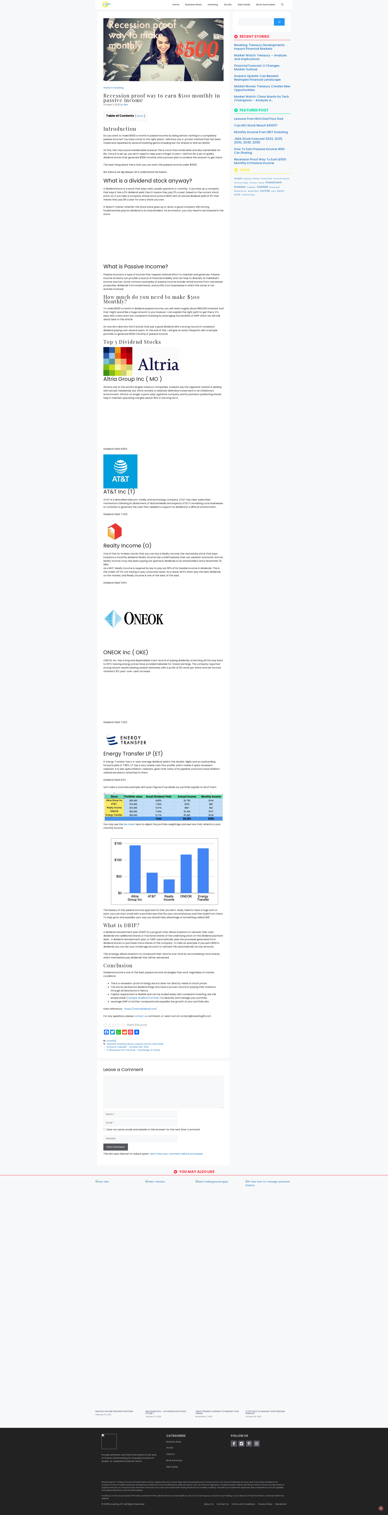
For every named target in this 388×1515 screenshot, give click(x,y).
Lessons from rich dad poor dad (258, 119)
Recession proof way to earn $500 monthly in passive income (260, 161)
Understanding (248, 194)
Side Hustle (244, 4)
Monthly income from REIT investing (261, 132)
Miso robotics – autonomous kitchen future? (166, 1412)
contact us (140, 1016)
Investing (213, 4)
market (262, 187)
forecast (253, 182)
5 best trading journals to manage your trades (217, 1412)
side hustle (157, 1044)
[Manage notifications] (380, 1508)
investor (240, 187)
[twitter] (241, 1444)
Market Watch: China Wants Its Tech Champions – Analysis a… (261, 98)
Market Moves (240, 191)
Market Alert (274, 187)
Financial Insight (241, 183)
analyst (238, 178)
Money (130, 1044)
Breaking (247, 179)
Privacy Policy (265, 1504)
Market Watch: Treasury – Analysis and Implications (260, 57)
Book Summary (174, 1460)
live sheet (129, 824)
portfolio (265, 190)
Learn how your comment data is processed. (176, 1154)
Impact (261, 182)
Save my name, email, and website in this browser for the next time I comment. (154, 1129)
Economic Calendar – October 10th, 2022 (128, 1047)
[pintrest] (249, 1444)
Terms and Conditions (243, 1504)
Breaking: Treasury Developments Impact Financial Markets (259, 46)
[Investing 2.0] (106, 4)
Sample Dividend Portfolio (143, 998)
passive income (143, 1044)
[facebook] (234, 1444)
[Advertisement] (163, 241)
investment (274, 182)
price (273, 191)
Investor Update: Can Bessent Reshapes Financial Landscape (257, 77)
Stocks (228, 4)
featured (111, 1044)
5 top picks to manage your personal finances (265, 1412)
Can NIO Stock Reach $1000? (255, 125)
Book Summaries (265, 4)
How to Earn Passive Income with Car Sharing (259, 151)
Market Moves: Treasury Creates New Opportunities (262, 88)
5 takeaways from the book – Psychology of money (133, 1050)
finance (256, 178)
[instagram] (257, 1444)
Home (175, 4)
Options (170, 1454)
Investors (251, 187)
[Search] (279, 22)
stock (237, 194)
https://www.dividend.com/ (140, 1009)
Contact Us (223, 1504)
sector (280, 190)
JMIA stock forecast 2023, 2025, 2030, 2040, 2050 (258, 140)
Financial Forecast (281, 178)
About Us (209, 1504)
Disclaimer (280, 1504)
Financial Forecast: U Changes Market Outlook (256, 67)
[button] (282, 4)
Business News (193, 4)
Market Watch (253, 191)
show (140, 116)
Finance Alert (266, 178)
